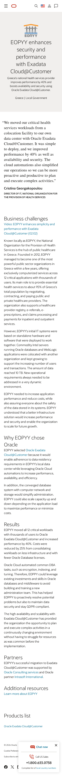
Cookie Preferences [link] (12, 750)
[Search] (36, 6)
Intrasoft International (29, 677)
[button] (6, 6)
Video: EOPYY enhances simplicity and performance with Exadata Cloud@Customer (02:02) (29, 228)
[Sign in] (49, 6)
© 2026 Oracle (10, 745)
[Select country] (43, 6)
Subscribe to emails (12, 756)
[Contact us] (56, 6)
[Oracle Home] (14, 6)
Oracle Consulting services (21, 672)
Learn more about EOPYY (20, 694)
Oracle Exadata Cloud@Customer (23, 726)
